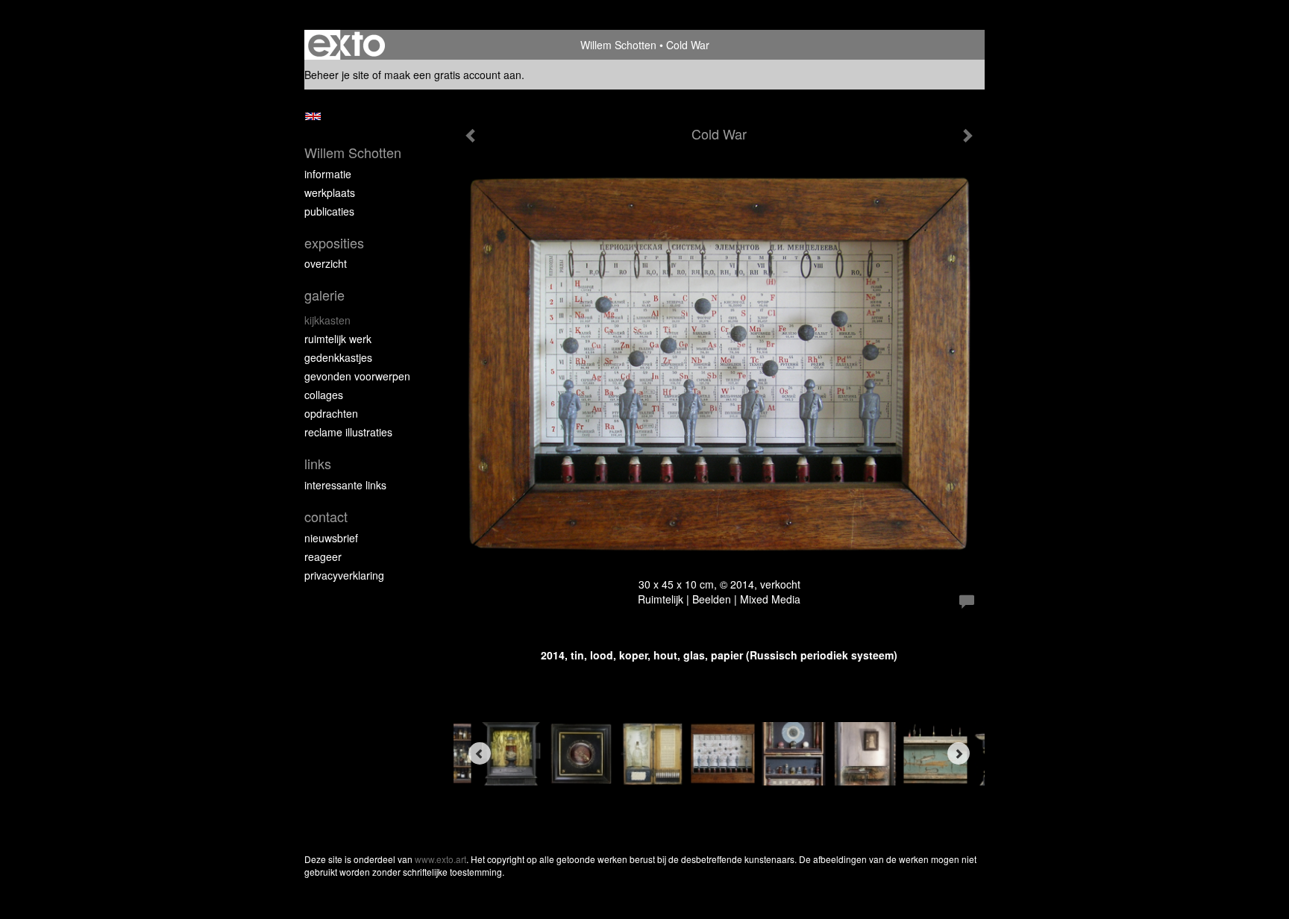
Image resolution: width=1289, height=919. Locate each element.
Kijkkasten (327, 320)
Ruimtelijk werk (337, 338)
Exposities (334, 242)
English (313, 116)
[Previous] (479, 753)
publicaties (329, 211)
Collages (323, 394)
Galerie (324, 295)
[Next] (958, 753)
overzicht (325, 263)
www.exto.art (440, 859)
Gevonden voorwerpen (357, 375)
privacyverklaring (344, 575)
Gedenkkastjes (338, 357)
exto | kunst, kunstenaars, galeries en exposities (346, 45)
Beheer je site (336, 74)
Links (317, 463)
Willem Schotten (618, 44)
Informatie (327, 173)
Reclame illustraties (348, 431)
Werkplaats (329, 192)
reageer (323, 556)
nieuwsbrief (331, 537)
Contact (326, 516)
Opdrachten (331, 413)
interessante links (345, 484)
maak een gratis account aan (452, 74)
